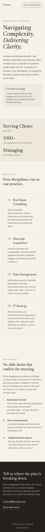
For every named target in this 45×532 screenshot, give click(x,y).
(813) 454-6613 (11, 507)
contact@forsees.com (14, 501)
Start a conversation (32, 5)
